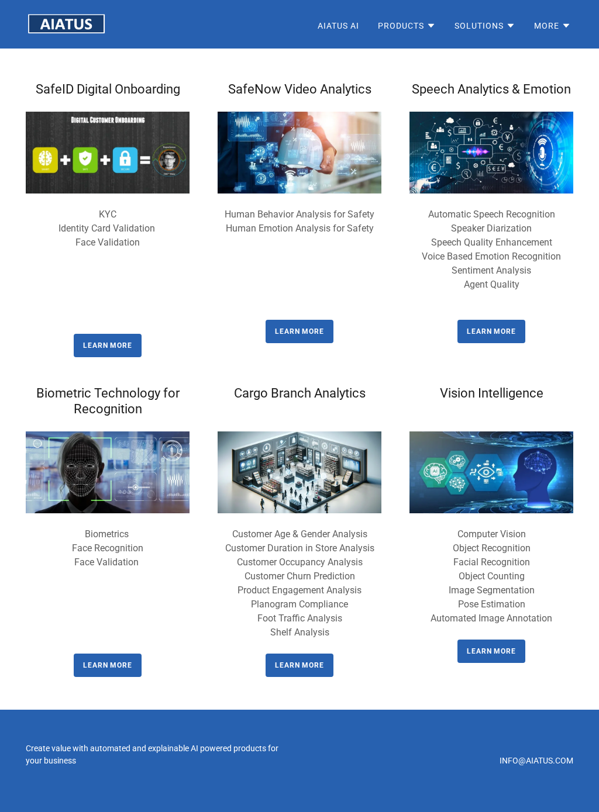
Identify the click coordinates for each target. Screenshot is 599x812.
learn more (107, 345)
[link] (66, 23)
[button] (407, 26)
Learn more (299, 331)
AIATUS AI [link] (338, 25)
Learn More (491, 331)
